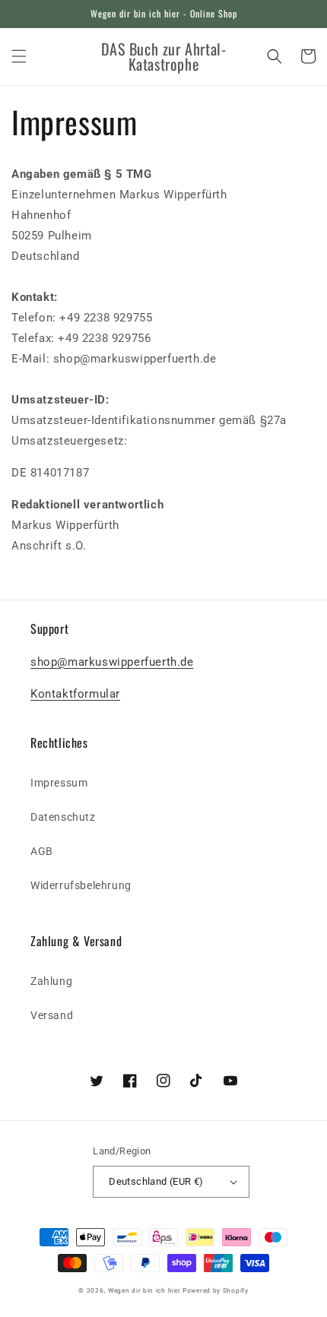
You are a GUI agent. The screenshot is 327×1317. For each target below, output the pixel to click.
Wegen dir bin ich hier (144, 1290)
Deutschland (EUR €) (156, 1181)
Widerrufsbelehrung (81, 885)
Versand (51, 1015)
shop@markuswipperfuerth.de (112, 662)
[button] (19, 56)
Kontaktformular (75, 694)
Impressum (58, 783)
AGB (41, 851)
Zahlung (51, 981)
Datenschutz (63, 817)
